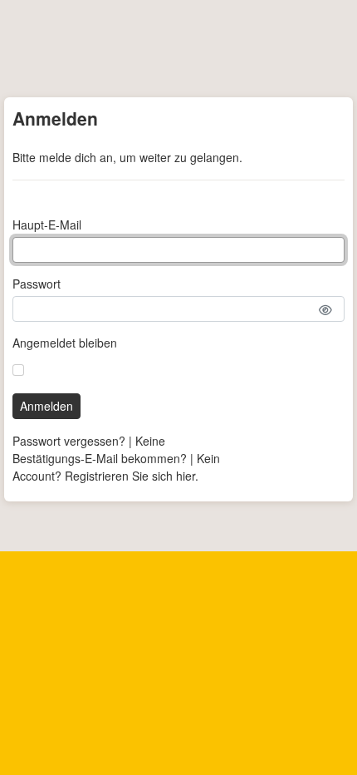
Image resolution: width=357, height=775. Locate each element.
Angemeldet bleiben (64, 342)
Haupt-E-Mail (46, 224)
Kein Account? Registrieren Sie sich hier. (116, 467)
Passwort (36, 283)
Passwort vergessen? (68, 440)
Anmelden (46, 405)
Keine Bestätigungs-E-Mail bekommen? (99, 449)
